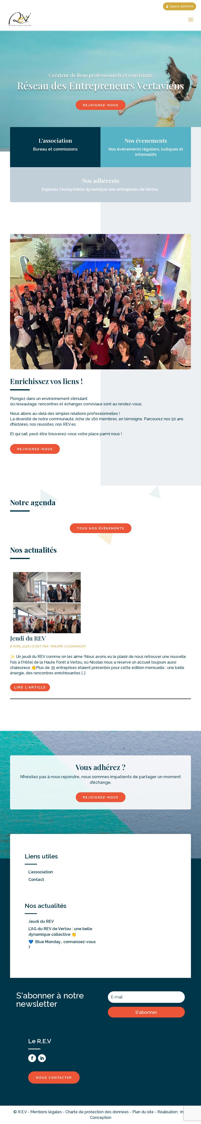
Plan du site (143, 1112)
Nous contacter (54, 1077)
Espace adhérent (181, 6)
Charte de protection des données (97, 1112)
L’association (40, 872)
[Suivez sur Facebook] (32, 1058)
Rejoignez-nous (100, 105)
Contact (36, 879)
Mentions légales (46, 1112)
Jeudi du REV (41, 921)
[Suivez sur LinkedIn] (42, 1058)
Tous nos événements (100, 528)
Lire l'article (30, 687)
